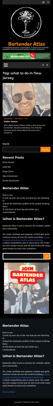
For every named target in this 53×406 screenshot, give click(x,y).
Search (6, 143)
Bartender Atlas (26, 44)
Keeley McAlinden (11, 180)
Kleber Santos (11, 121)
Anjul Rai (7, 166)
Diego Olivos (8, 171)
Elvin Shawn (8, 162)
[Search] (46, 256)
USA (26, 118)
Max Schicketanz (10, 176)
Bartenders (8, 118)
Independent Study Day (32, 239)
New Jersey (18, 118)
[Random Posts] (43, 2)
